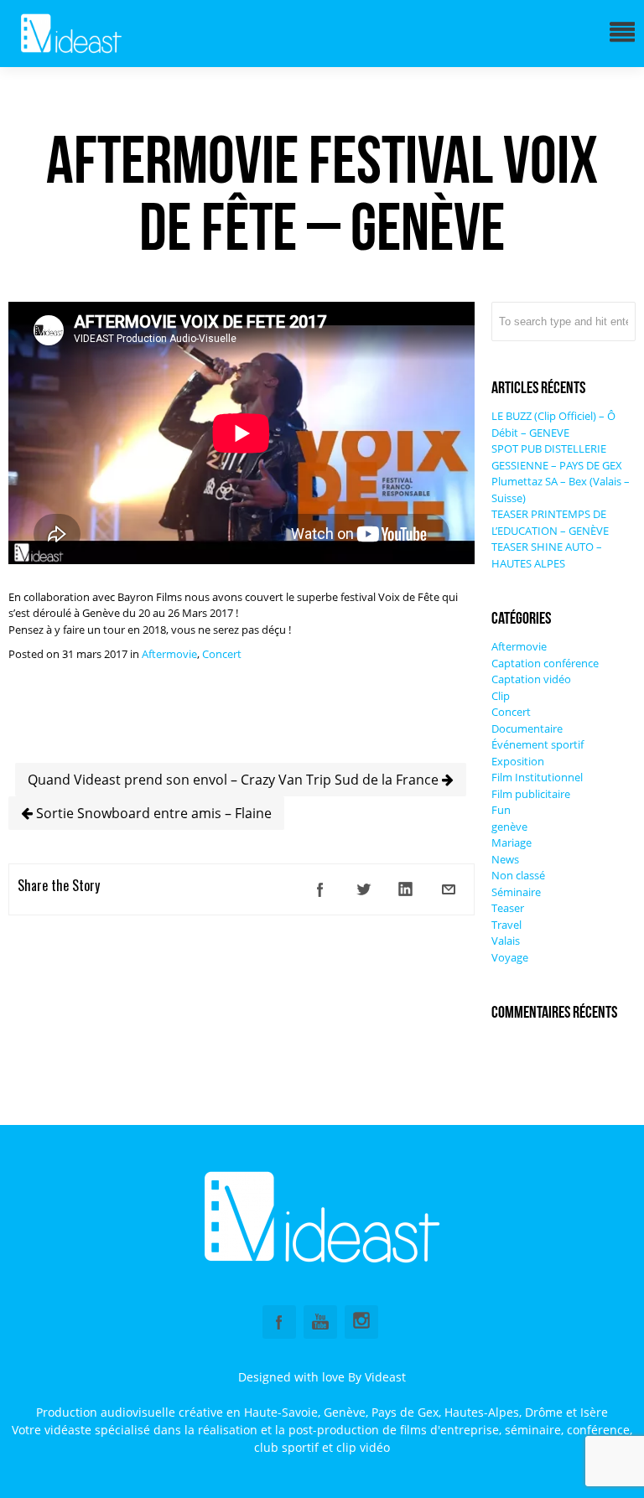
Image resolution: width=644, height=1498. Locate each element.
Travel (506, 924)
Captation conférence (545, 663)
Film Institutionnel (537, 777)
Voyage (509, 957)
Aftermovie (169, 653)
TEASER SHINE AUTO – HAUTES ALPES (546, 555)
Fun (501, 809)
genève (509, 826)
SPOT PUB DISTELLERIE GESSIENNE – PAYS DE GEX (556, 457)
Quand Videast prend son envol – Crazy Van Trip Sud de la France (235, 779)
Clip (500, 695)
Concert (222, 653)
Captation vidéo (531, 679)
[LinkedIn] (406, 889)
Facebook (279, 1322)
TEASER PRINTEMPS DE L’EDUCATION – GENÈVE (550, 522)
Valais (505, 940)
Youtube (320, 1322)
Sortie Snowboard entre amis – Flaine (152, 813)
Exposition (517, 761)
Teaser (507, 907)
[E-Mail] (448, 889)
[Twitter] (363, 889)
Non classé (518, 875)
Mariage (511, 842)
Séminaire (516, 891)
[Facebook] (320, 889)
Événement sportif (537, 744)
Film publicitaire (530, 793)
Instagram (361, 1322)
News (505, 859)
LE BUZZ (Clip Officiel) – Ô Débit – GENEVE (553, 424)
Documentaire (527, 728)
